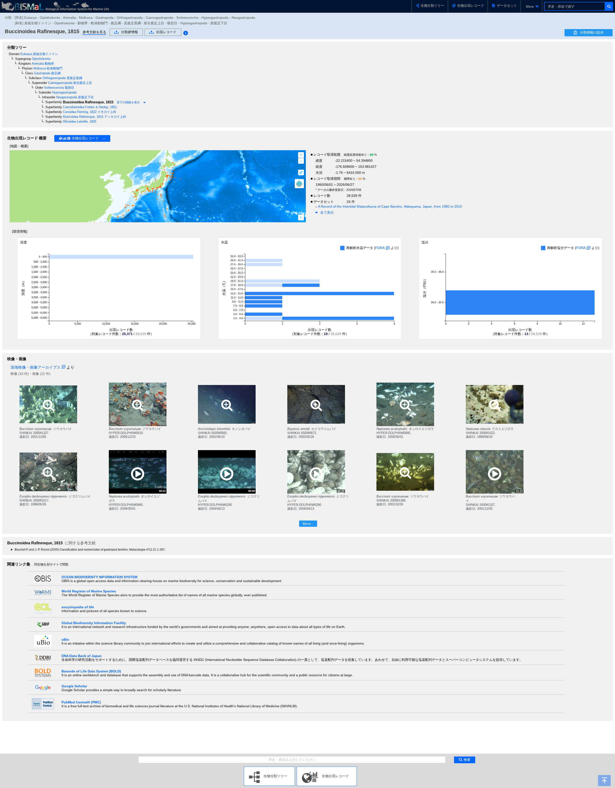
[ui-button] (609, 6)
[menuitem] (531, 6)
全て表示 (327, 212)
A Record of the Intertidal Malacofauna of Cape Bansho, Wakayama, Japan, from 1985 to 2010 (390, 206)
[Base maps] (299, 183)
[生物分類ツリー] (269, 768)
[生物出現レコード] (327, 768)
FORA (380, 248)
